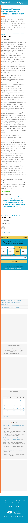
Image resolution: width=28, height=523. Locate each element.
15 (20, 405)
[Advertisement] (14, 288)
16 (23, 405)
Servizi (24, 500)
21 (17, 408)
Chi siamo (4, 500)
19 (10, 408)
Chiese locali (16, 215)
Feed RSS (15, 422)
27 (14, 410)
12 (10, 405)
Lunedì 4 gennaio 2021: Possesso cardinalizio (12, 450)
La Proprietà (19, 500)
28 (17, 410)
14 (17, 405)
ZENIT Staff (16, 33)
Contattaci (20, 502)
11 (7, 405)
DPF (8, 500)
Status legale (8, 502)
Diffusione (12, 500)
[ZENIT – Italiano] (8, 2)
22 (20, 408)
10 (4, 405)
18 (7, 408)
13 (14, 405)
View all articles (5, 232)
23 (23, 408)
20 (14, 408)
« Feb (4, 416)
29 (20, 410)
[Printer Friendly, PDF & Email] (6, 191)
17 (4, 408)
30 (23, 410)
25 (7, 410)
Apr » (7, 416)
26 (10, 410)
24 (4, 410)
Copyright (14, 502)
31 (4, 413)
